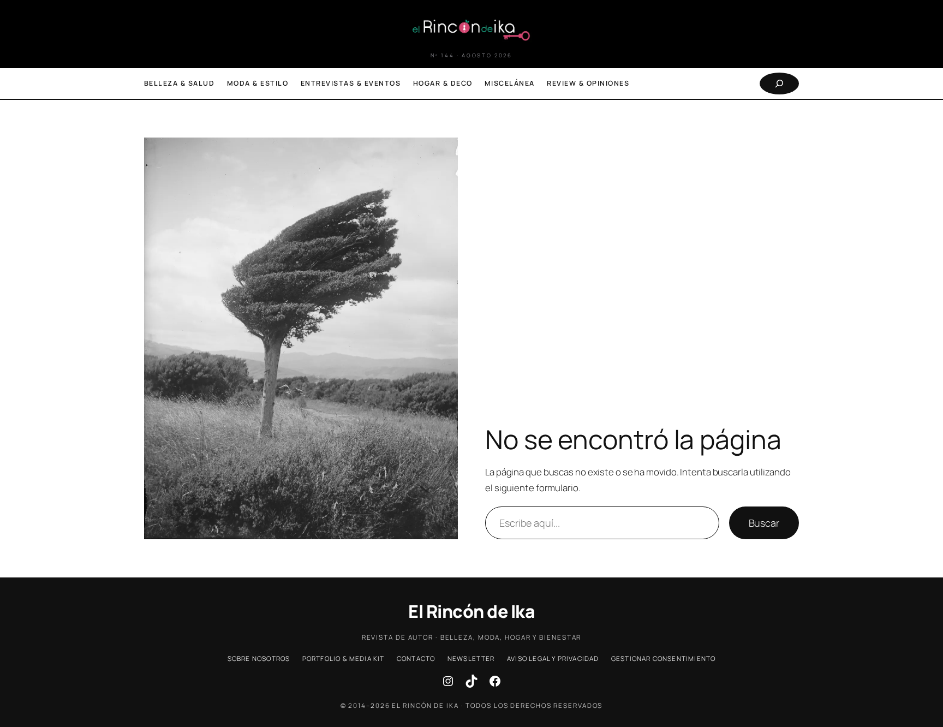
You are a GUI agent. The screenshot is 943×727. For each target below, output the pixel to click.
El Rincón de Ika (471, 611)
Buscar (764, 522)
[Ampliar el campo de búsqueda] (779, 83)
